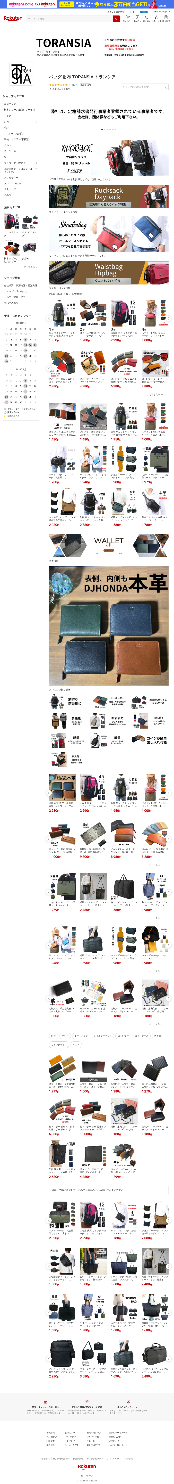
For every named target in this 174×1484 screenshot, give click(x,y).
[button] (162, 12)
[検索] (116, 18)
